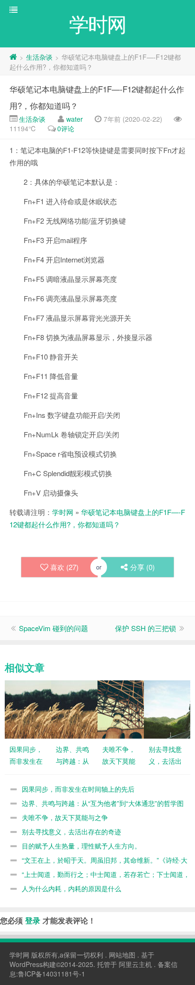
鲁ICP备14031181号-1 (51, 973)
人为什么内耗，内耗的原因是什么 (71, 888)
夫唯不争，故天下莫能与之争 (65, 817)
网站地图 (122, 954)
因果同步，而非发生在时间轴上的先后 (78, 789)
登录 (32, 920)
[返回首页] (13, 57)
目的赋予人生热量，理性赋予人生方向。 (81, 845)
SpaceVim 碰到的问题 (53, 628)
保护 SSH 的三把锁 (145, 628)
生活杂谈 (39, 57)
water (74, 119)
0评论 (65, 128)
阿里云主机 (135, 964)
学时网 (62, 512)
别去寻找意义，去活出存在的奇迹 (71, 831)
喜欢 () (64, 567)
